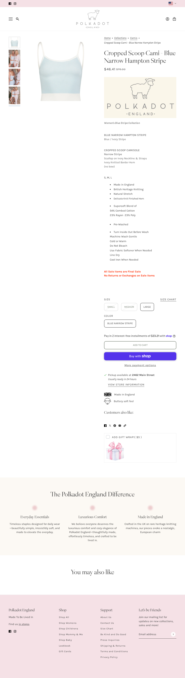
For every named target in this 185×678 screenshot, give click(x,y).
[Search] (18, 19)
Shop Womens (68, 623)
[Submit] (173, 634)
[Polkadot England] (92, 19)
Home (107, 38)
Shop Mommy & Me (71, 634)
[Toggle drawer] (11, 19)
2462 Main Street (143, 375)
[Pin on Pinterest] (114, 425)
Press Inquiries (110, 640)
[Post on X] (110, 425)
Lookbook (64, 645)
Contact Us (107, 623)
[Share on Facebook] (105, 425)
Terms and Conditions (114, 651)
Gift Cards (65, 651)
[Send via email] (119, 425)
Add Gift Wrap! (127, 437)
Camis (133, 38)
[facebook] (10, 3)
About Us (105, 617)
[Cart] (174, 19)
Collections (120, 38)
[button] (125, 425)
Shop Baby (65, 640)
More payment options (140, 365)
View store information (126, 384)
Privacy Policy (109, 657)
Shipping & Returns (113, 645)
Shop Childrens (68, 628)
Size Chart (106, 628)
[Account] (167, 19)
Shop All (64, 617)
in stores (24, 624)
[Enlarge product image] (60, 71)
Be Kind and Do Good (113, 634)
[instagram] (15, 3)
